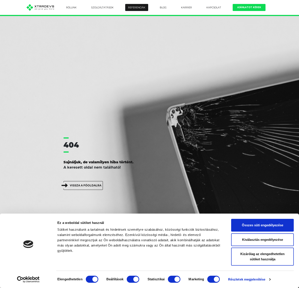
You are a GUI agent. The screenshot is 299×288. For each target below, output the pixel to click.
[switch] (133, 279)
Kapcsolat (213, 7)
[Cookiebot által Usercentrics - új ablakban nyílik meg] (28, 279)
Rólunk (71, 7)
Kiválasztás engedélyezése (262, 239)
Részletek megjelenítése (246, 279)
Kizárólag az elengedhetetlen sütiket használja (262, 256)
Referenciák (136, 7)
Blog (163, 7)
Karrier (186, 7)
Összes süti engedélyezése (262, 225)
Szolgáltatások (102, 7)
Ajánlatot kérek (249, 7)
